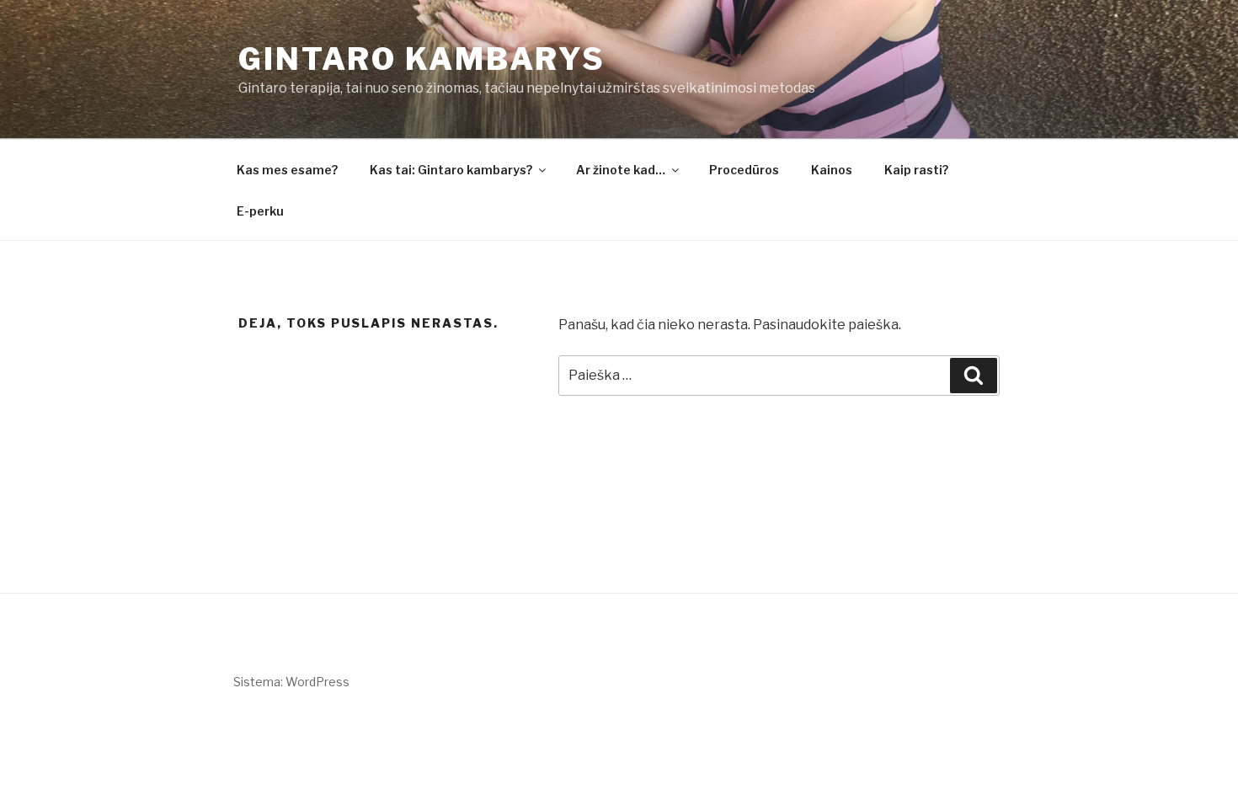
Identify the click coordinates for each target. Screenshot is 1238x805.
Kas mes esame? (287, 170)
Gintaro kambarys (422, 58)
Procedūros (744, 170)
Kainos (831, 170)
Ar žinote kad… (620, 170)
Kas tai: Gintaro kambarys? (451, 170)
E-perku (260, 211)
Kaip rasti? (916, 170)
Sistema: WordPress (291, 681)
